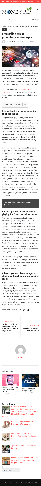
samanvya (12, 41)
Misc (8, 26)
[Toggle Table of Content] (23, 104)
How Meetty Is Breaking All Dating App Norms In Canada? (10, 389)
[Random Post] (33, 20)
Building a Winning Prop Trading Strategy (29, 389)
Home (4, 26)
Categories (6, 467)
